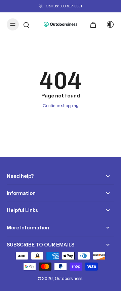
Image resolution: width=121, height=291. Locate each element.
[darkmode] (108, 24)
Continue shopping (60, 105)
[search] (26, 24)
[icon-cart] (93, 24)
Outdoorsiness (68, 278)
